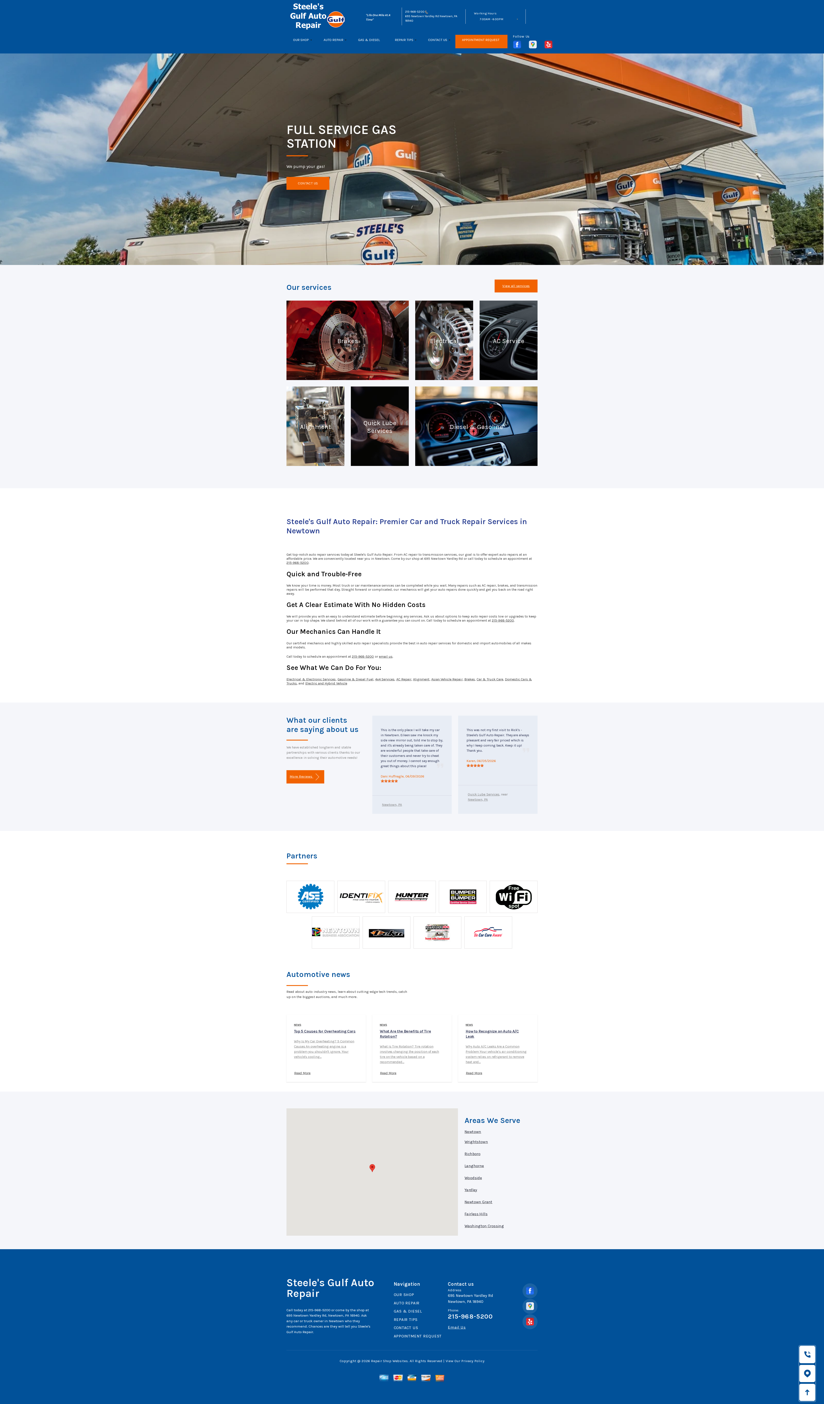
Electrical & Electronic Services (311, 679)
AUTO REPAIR (333, 40)
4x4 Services (385, 679)
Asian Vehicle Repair (447, 679)
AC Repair (403, 679)
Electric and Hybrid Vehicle (326, 683)
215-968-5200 (414, 12)
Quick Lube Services (483, 794)
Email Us (457, 1327)
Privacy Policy (472, 1361)
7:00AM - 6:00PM (491, 19)
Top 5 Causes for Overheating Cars (325, 1031)
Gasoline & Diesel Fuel (355, 679)
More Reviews (301, 776)
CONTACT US (437, 40)
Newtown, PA (392, 805)
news (297, 1024)
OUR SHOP (301, 40)
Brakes (469, 679)
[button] (372, 1168)
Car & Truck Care (490, 679)
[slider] (389, 781)
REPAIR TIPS (404, 40)
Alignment (421, 679)
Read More (302, 1073)
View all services (516, 286)
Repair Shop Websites (389, 1361)
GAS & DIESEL (369, 40)
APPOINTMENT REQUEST (480, 40)
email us (385, 656)
